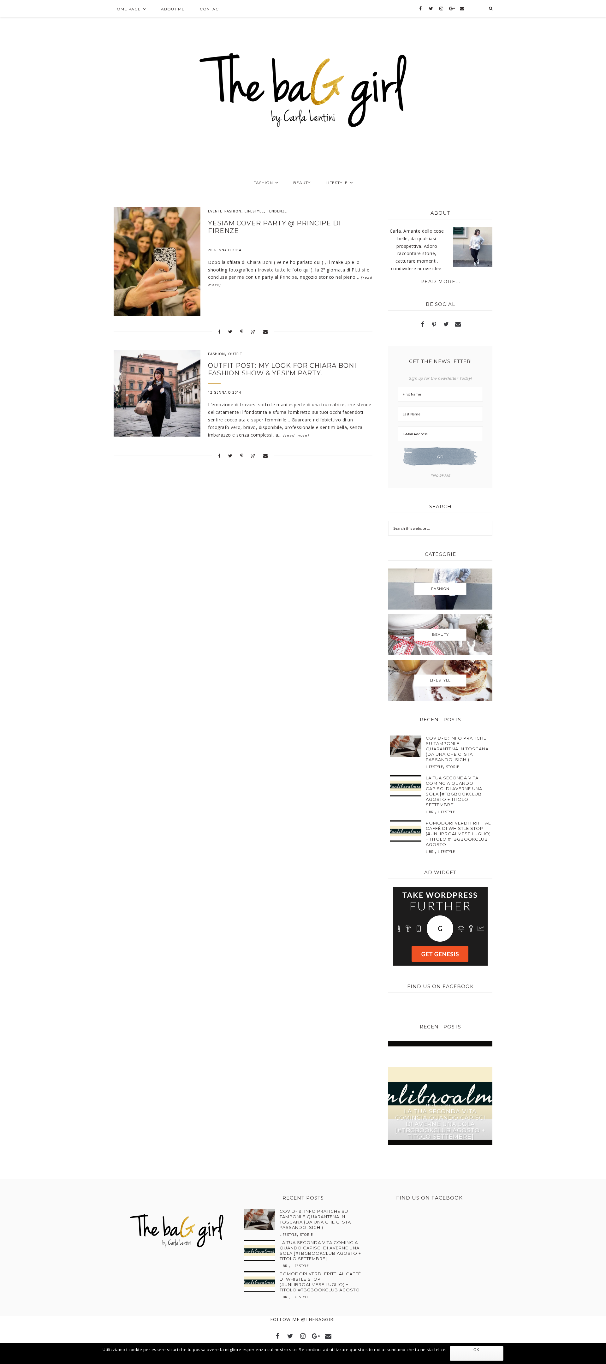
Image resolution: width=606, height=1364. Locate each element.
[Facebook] (420, 8)
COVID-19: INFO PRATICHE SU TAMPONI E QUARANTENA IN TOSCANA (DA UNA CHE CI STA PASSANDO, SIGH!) (457, 749)
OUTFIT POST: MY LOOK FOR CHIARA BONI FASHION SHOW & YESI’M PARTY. (282, 369)
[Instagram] (441, 8)
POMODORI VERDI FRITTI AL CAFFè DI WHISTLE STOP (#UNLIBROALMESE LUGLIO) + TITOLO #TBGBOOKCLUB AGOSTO (458, 833)
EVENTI (214, 211)
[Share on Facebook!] (219, 332)
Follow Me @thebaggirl (303, 1319)
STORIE (452, 767)
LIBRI (430, 812)
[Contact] (462, 8)
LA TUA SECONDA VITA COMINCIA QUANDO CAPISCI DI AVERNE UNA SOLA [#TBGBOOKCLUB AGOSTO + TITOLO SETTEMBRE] (454, 791)
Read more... (440, 281)
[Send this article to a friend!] (265, 332)
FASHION (232, 211)
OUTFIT (235, 353)
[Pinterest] (434, 325)
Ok (476, 1350)
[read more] (296, 435)
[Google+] (452, 8)
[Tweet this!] (230, 332)
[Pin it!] (242, 332)
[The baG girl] (303, 88)
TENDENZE (277, 211)
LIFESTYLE (254, 211)
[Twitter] (431, 8)
